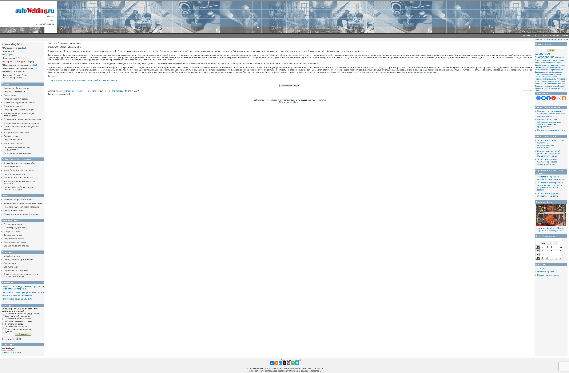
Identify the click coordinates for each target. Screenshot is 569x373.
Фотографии (562, 79)
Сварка (6, 51)
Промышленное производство (18, 65)
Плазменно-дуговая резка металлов (21, 207)
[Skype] (297, 363)
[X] (284, 363)
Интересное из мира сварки (17, 153)
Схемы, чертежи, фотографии (18, 259)
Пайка (543, 84)
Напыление (552, 84)
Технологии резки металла (18, 319)
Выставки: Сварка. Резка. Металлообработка (15, 76)
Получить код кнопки (11, 352)
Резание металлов (13, 224)
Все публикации (11, 267)
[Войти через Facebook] (548, 98)
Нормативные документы (16, 270)
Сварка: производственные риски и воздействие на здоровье (22, 287)
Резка (6, 54)
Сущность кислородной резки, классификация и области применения (549, 153)
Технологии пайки (12, 166)
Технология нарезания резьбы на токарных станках (551, 178)
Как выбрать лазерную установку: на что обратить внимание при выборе (22, 293)
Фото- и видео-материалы (18, 329)
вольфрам (420, 70)
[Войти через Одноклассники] (564, 98)
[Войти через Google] (558, 98)
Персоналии (10, 263)
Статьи (540, 268)
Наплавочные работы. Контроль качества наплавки (19, 188)
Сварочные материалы (15, 92)
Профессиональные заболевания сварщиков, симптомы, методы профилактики (549, 123)
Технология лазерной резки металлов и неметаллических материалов (550, 144)
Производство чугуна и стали (551, 130)
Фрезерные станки (13, 235)
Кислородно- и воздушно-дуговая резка (23, 203)
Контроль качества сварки (16, 132)
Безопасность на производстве (18, 68)
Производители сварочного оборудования (17, 148)
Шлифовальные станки (15, 242)
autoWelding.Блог (12, 256)
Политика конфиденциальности (16, 299)
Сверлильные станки (14, 238)
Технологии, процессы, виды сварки (22, 313)
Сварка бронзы (541, 67)
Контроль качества (14, 324)
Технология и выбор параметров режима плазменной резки (547, 161)
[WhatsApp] (293, 363)
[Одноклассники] (276, 363)
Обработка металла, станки (18, 321)
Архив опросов (16, 337)
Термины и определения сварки (19, 102)
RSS (566, 39)
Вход (560, 39)
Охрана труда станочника (16, 246)
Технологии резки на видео (546, 86)
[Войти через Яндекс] (553, 98)
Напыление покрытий (14, 174)
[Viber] (288, 363)
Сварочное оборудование (16, 88)
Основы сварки (11, 136)
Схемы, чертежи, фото (548, 275)
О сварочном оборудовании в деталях (22, 119)
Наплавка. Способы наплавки (18, 177)
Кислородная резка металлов (18, 199)
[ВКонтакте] (272, 363)
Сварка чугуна (558, 65)
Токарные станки (12, 231)
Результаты (6, 337)
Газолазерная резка (13, 210)
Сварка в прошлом (13, 140)
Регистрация (550, 39)
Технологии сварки (13, 106)
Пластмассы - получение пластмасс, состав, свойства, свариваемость (84, 80)
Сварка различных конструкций (19, 109)
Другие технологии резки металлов (21, 214)
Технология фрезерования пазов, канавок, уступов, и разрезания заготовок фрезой (550, 186)
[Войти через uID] (538, 98)
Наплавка (561, 84)
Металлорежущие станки (16, 227)
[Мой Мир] (280, 363)
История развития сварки (16, 99)
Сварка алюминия (542, 65)
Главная (538, 39)
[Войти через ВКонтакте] (543, 98)
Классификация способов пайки (19, 163)
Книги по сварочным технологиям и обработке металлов (21, 275)
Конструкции (9, 58)
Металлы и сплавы (12, 48)
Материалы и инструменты (16, 61)
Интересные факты (12, 72)
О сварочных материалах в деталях (21, 123)
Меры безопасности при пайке (19, 170)
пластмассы (117, 91)
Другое (8, 331)
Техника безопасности (16, 326)
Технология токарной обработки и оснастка (547, 194)
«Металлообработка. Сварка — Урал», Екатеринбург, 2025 (551, 229)
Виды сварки (10, 95)
